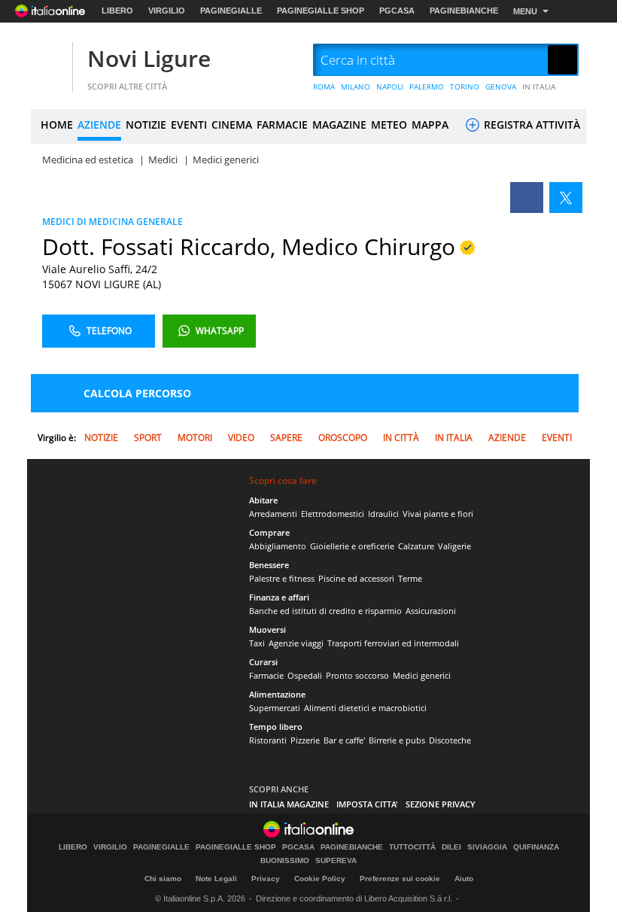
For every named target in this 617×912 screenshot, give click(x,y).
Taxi (257, 643)
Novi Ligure (149, 58)
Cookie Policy (319, 878)
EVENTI (189, 124)
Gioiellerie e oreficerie (352, 546)
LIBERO (117, 10)
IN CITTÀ (401, 437)
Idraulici (383, 513)
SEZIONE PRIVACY (441, 804)
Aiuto (463, 878)
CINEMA (231, 124)
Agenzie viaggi (296, 643)
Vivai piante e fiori (438, 513)
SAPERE (286, 437)
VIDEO (241, 437)
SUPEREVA (336, 861)
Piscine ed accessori (356, 578)
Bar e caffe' (344, 740)
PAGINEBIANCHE (464, 10)
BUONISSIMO (284, 861)
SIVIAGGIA (487, 847)
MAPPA (430, 124)
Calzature (416, 546)
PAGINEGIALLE (231, 10)
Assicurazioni (431, 610)
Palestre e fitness (282, 578)
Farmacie (266, 675)
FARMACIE (282, 124)
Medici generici (422, 675)
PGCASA (397, 10)
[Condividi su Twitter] (565, 197)
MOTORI (195, 437)
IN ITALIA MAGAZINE (289, 804)
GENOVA (500, 86)
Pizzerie (305, 740)
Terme (410, 578)
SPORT (148, 437)
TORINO (464, 86)
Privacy (265, 878)
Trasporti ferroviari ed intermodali (393, 643)
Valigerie (454, 546)
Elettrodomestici (332, 513)
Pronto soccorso (357, 675)
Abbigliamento (277, 546)
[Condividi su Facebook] (526, 197)
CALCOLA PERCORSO (137, 393)
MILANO (355, 86)
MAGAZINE (339, 124)
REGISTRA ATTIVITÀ (530, 124)
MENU (525, 11)
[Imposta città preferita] (49, 60)
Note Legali (216, 878)
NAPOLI (389, 86)
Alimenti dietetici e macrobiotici (365, 707)
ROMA (324, 86)
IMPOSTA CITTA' (367, 804)
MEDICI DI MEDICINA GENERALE (112, 221)
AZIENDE (99, 124)
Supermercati (274, 707)
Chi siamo (162, 878)
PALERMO (426, 86)
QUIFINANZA (536, 847)
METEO (389, 124)
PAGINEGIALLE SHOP (320, 10)
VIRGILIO (166, 10)
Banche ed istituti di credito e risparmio (325, 610)
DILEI (451, 847)
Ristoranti (268, 740)
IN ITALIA (539, 86)
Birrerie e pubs (397, 740)
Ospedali (304, 675)
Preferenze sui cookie (400, 878)
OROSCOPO (342, 437)
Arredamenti (273, 513)
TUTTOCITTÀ (412, 847)
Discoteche (450, 740)
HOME (57, 124)
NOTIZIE (146, 124)
